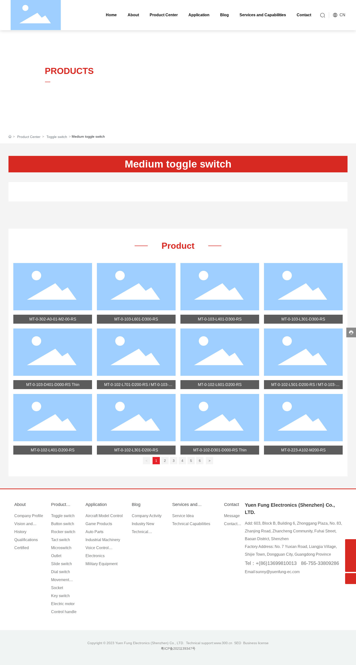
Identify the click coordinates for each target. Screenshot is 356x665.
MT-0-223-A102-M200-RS (303, 450)
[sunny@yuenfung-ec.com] (350, 544)
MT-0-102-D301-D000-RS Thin (220, 450)
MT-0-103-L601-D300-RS (136, 319)
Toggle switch (56, 137)
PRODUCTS (69, 71)
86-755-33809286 (320, 563)
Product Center (28, 137)
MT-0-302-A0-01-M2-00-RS (52, 319)
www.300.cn (223, 643)
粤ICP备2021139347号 (178, 648)
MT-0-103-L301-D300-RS (303, 319)
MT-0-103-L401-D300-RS (220, 319)
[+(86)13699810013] (350, 555)
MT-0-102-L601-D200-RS (220, 385)
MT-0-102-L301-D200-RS (136, 450)
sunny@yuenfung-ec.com (278, 572)
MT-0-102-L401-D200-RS (53, 450)
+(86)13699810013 (276, 563)
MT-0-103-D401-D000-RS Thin (52, 385)
